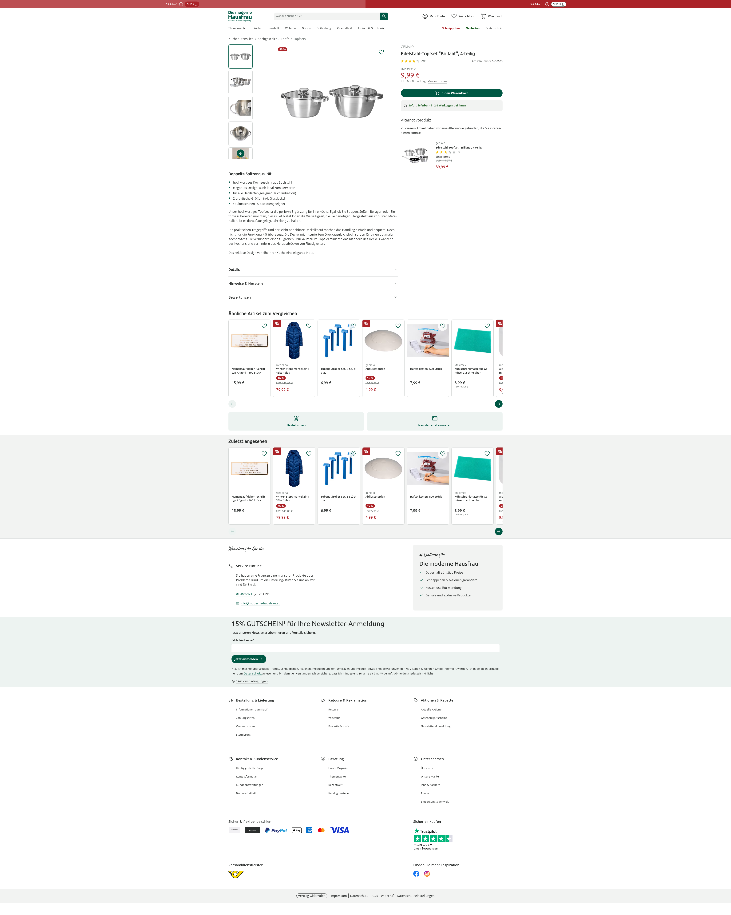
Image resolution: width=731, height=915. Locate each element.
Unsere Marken (431, 776)
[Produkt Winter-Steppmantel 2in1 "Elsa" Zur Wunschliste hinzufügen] (309, 326)
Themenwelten (237, 28)
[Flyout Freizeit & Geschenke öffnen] (386, 28)
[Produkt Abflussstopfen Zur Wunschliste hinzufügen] (398, 326)
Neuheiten (473, 28)
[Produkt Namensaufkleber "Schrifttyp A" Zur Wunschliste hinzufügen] (264, 326)
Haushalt (273, 28)
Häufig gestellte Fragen (250, 768)
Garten (306, 28)
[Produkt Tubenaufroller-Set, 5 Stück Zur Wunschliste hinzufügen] (353, 326)
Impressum (338, 896)
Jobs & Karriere (430, 785)
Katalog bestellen (339, 793)
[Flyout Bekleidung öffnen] (332, 28)
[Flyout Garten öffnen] (312, 28)
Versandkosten (245, 726)
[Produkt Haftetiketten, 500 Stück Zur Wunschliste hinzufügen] (442, 326)
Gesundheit (344, 28)
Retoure (333, 709)
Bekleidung (324, 28)
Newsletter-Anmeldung (436, 726)
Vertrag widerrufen (312, 896)
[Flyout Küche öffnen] (263, 28)
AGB (375, 896)
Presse (425, 793)
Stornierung (243, 734)
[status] (326, 16)
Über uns (427, 768)
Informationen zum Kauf (251, 709)
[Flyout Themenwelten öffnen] (249, 28)
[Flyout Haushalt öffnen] (280, 28)
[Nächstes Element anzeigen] (240, 153)
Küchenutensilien (241, 39)
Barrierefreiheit (246, 793)
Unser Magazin (338, 768)
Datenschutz (252, 673)
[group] (332, 101)
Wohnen (290, 28)
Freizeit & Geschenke (371, 28)
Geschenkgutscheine (434, 718)
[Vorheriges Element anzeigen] (232, 404)
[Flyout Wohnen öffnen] (297, 28)
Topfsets (299, 39)
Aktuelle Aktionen (432, 709)
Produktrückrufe (338, 726)
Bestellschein (494, 28)
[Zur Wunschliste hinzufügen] (381, 52)
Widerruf (334, 718)
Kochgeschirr (267, 39)
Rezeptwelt (335, 785)
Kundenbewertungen (249, 785)
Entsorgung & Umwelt (435, 801)
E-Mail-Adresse (242, 640)
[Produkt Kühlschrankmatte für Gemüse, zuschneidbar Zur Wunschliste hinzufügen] (487, 326)
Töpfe (285, 39)
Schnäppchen (451, 28)
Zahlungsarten (245, 718)
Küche (258, 28)
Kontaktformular (246, 776)
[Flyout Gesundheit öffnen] (353, 28)
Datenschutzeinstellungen (416, 896)
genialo (407, 47)
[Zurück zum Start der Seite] (726, 887)
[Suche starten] (384, 16)
